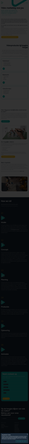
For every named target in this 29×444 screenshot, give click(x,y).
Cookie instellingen (19, 441)
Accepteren (24, 441)
